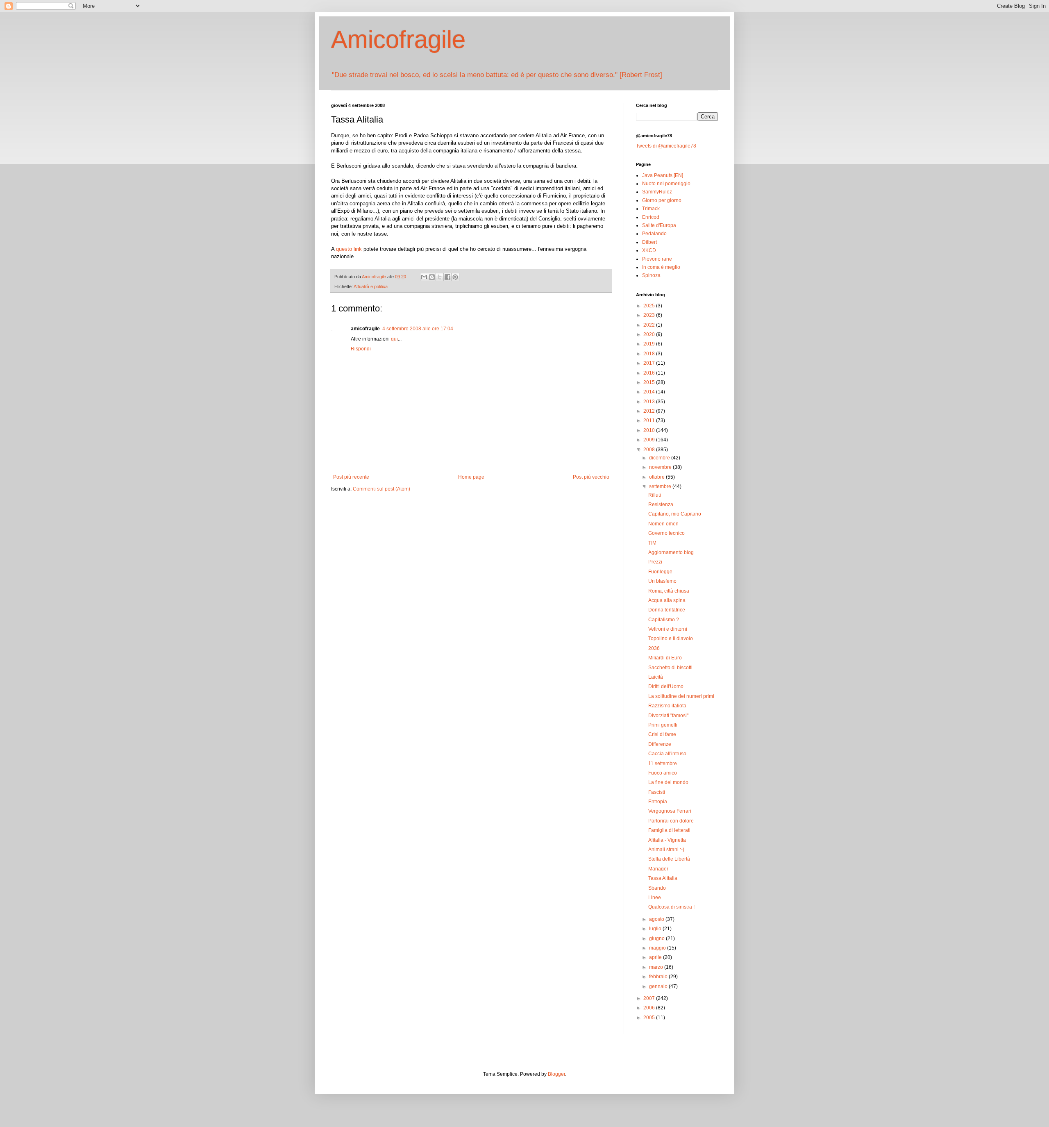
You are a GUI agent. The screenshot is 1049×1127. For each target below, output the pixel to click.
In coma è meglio (661, 267)
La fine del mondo (668, 782)
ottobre (657, 477)
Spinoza (651, 275)
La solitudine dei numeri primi (681, 696)
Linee (654, 897)
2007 (649, 998)
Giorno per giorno (661, 200)
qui (394, 339)
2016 (649, 373)
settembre (660, 486)
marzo (656, 967)
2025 (649, 306)
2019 (649, 344)
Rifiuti (654, 495)
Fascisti (656, 792)
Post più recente (351, 477)
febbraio (659, 976)
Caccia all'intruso (667, 754)
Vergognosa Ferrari (669, 811)
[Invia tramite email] (424, 277)
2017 (649, 363)
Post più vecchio (591, 477)
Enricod (650, 217)
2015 (649, 382)
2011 (649, 420)
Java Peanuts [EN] (662, 175)
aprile (656, 957)
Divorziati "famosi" (668, 715)
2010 (649, 430)
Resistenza (660, 504)
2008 (649, 449)
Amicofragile (398, 39)
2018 (649, 354)
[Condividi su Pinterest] (455, 277)
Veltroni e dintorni (667, 629)
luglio (656, 929)
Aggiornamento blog (671, 552)
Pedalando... (656, 233)
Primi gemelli (662, 725)
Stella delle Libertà (669, 859)
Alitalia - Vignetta (667, 840)
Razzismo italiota (667, 706)
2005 (649, 1017)
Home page (471, 477)
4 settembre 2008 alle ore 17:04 (417, 329)
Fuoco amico (662, 773)
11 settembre (662, 763)
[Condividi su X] (440, 277)
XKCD (649, 250)
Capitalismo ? (663, 620)
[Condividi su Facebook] (447, 277)
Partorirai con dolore (671, 821)
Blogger (556, 1074)
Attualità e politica (371, 286)
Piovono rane (657, 259)
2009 (649, 440)
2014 (649, 392)
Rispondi (361, 349)
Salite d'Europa (659, 225)
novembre (661, 467)
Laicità (655, 677)
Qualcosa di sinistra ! (671, 907)
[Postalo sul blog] (432, 277)
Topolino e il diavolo (670, 638)
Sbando (657, 888)
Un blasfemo (662, 581)
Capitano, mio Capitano (674, 514)
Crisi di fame (662, 734)
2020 (649, 334)
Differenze (659, 744)
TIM (652, 543)
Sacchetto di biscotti (670, 667)
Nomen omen (663, 524)
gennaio (659, 986)
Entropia (657, 801)
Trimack (651, 208)
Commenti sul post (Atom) (381, 489)
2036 (654, 648)
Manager (658, 869)
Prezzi (655, 562)
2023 (649, 315)
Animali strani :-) (666, 849)
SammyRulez (657, 192)
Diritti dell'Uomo (665, 686)
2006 (649, 1008)
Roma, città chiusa (668, 591)
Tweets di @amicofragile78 (666, 146)
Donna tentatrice (666, 610)
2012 (649, 411)
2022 (649, 325)
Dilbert (649, 242)
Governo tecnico (666, 533)
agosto (657, 919)
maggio (658, 948)
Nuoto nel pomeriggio (666, 183)
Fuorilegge (660, 572)
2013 (649, 401)
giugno (657, 938)
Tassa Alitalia (662, 878)
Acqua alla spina (667, 600)
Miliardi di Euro (665, 658)
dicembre (660, 458)
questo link (349, 249)
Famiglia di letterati (669, 830)
